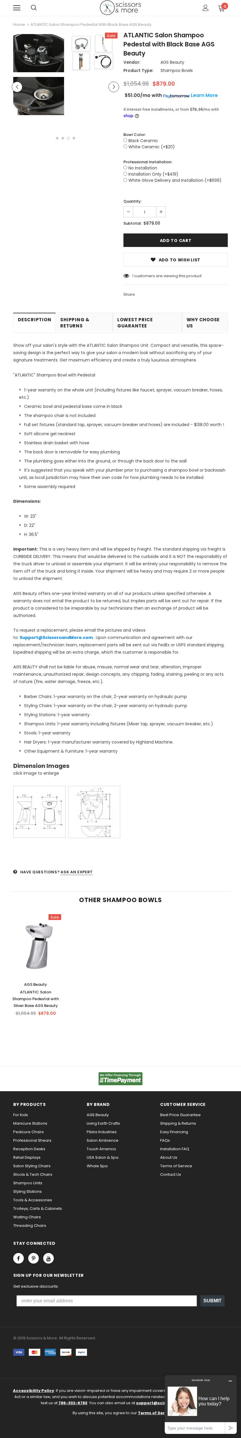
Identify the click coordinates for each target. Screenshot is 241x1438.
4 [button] (74, 138)
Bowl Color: (134, 134)
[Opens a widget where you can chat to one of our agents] (201, 1404)
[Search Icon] (34, 8)
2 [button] (62, 138)
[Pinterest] (33, 1258)
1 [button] (57, 138)
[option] (39, 75)
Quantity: (132, 201)
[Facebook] (18, 1258)
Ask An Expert (77, 872)
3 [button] (68, 138)
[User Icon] (205, 8)
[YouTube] (48, 1258)
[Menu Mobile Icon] (16, 7)
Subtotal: (132, 223)
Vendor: (131, 62)
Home (19, 24)
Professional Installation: (147, 162)
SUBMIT (212, 1300)
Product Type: (138, 70)
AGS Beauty (172, 62)
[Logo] (120, 7)
